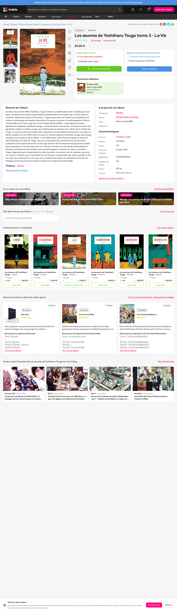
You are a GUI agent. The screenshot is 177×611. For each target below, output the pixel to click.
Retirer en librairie (149, 69)
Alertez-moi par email (101, 69)
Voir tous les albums (165, 228)
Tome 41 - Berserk (12, 342)
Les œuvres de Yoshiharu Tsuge (53, 24)
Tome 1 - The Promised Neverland (133, 336)
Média (110, 16)
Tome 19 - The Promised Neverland (134, 344)
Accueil (6, 24)
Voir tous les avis (167, 211)
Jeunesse (42, 16)
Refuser (168, 605)
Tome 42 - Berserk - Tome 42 (17, 344)
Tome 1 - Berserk (11, 336)
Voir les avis (96, 40)
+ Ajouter (20, 166)
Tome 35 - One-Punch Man (73, 347)
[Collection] (133, 9)
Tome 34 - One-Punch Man (73, 342)
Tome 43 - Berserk (12, 347)
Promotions (56, 17)
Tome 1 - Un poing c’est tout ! (74, 336)
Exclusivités (71, 17)
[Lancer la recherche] (119, 9)
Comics (16, 16)
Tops (97, 16)
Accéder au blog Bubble (164, 189)
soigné (95, 61)
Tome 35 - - (67, 344)
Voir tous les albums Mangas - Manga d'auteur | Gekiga (151, 297)
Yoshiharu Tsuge (123, 136)
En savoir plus (136, 2)
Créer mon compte (164, 9)
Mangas (28, 16)
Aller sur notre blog (166, 361)
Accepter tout (154, 605)
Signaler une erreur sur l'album (111, 178)
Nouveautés (87, 17)
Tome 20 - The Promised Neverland (134, 347)
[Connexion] (140, 9)
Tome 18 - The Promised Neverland (134, 342)
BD (6, 16)
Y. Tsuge (8, 277)
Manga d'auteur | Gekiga (29, 24)
